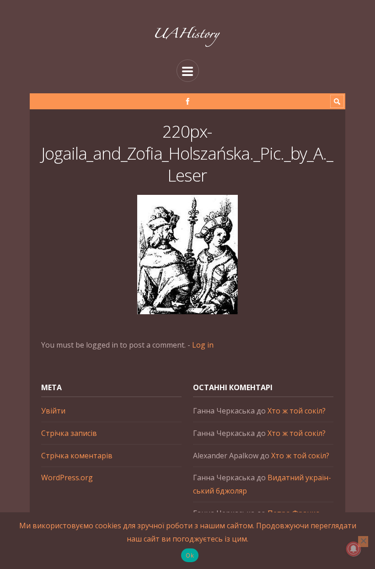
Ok (190, 555)
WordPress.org (67, 477)
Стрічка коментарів (76, 456)
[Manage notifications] (353, 549)
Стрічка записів (69, 433)
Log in (203, 345)
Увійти (53, 411)
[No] (363, 541)
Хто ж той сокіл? (297, 411)
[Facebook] (188, 101)
